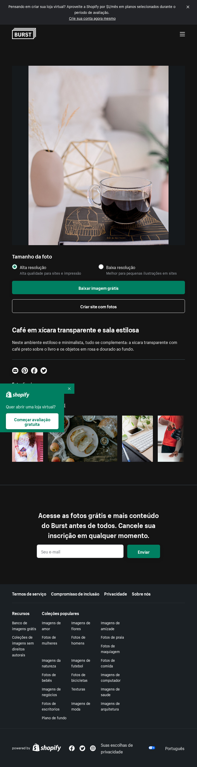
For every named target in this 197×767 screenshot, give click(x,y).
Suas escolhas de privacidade (117, 747)
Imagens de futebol (80, 663)
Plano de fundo (54, 717)
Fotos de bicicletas (79, 677)
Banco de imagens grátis (24, 625)
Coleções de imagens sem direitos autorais (23, 645)
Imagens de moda (80, 706)
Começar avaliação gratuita (32, 421)
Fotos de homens (78, 640)
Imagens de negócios (51, 691)
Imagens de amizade (110, 625)
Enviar (144, 551)
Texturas (78, 689)
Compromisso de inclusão (75, 593)
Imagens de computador (111, 677)
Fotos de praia (112, 637)
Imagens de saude (110, 691)
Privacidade (115, 593)
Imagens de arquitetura (110, 706)
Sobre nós (141, 593)
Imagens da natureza (51, 663)
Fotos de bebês (49, 677)
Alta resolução (33, 267)
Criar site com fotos (98, 306)
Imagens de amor (51, 625)
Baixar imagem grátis (98, 287)
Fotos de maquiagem (110, 648)
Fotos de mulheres (49, 640)
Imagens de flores (80, 625)
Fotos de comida (108, 663)
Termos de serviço (29, 593)
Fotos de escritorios (51, 706)
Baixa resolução (120, 267)
